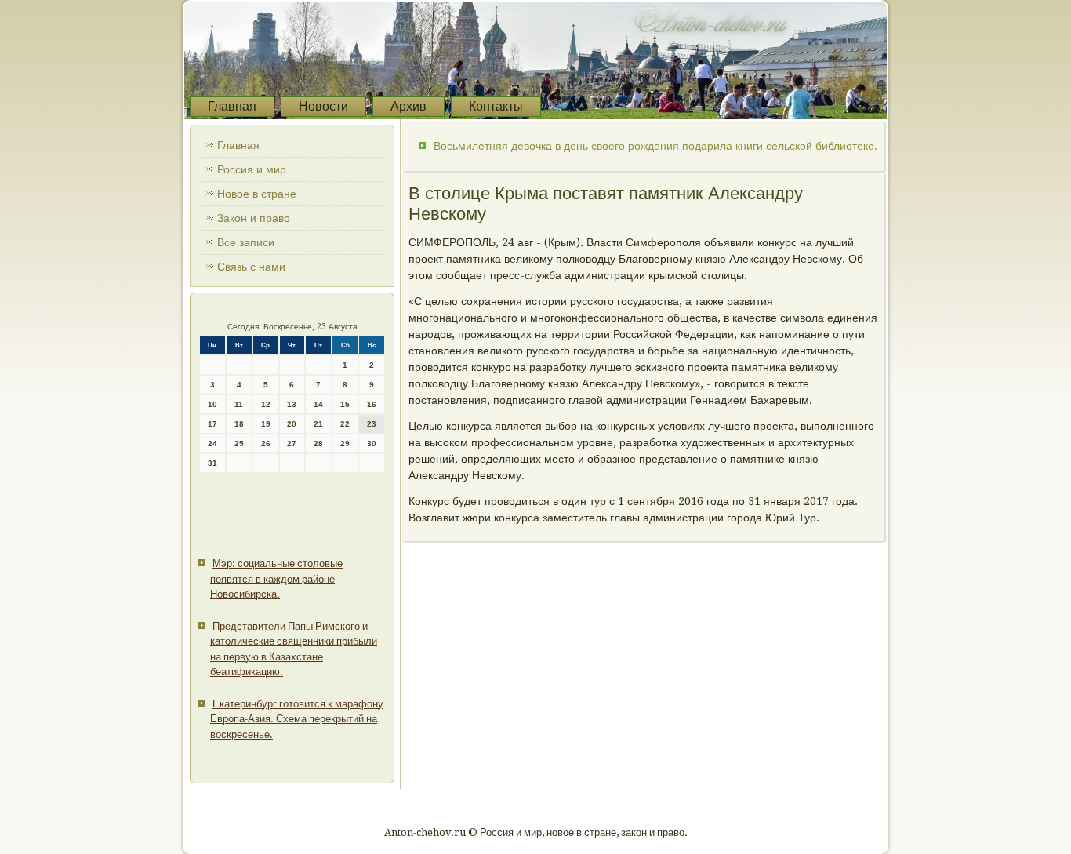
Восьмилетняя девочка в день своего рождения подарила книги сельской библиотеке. (655, 146)
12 (265, 404)
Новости (323, 106)
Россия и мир (251, 169)
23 (371, 424)
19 (265, 424)
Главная (232, 106)
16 (371, 404)
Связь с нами (251, 266)
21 (318, 424)
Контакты (496, 106)
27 (291, 443)
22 (345, 424)
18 (239, 424)
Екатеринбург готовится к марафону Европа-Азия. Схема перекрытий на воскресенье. (296, 719)
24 (212, 443)
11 (238, 404)
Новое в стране (256, 193)
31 (212, 463)
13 (291, 404)
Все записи (245, 242)
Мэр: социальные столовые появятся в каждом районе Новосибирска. (276, 579)
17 (212, 424)
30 (371, 443)
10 (212, 404)
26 (265, 443)
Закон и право (253, 218)
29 (345, 443)
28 (318, 443)
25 (239, 443)
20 (291, 424)
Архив (408, 106)
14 (318, 404)
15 (345, 404)
